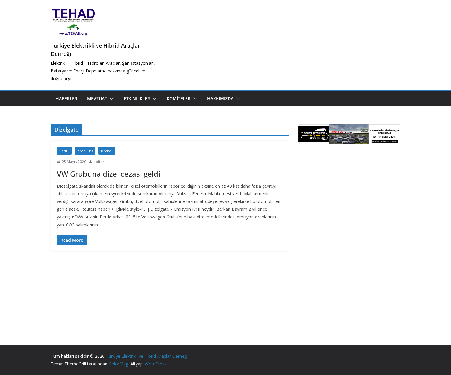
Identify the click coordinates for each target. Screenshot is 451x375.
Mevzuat (97, 98)
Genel (64, 151)
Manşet (107, 151)
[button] (110, 98)
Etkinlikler (137, 98)
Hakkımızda (220, 98)
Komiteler (179, 98)
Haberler (66, 98)
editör (99, 161)
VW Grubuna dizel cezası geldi (108, 174)
